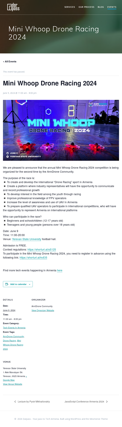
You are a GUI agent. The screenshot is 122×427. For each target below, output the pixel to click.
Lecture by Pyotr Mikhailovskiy (33, 401)
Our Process (86, 7)
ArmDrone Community (13, 336)
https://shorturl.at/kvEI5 (33, 257)
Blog (101, 7)
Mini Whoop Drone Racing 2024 (13, 344)
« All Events (9, 61)
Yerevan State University (26, 239)
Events (111, 7)
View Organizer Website (43, 310)
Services (69, 7)
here (59, 270)
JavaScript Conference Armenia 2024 (85, 401)
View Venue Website (12, 383)
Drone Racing (9, 340)
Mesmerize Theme (99, 418)
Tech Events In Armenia (14, 327)
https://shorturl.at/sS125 (42, 249)
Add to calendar (18, 284)
